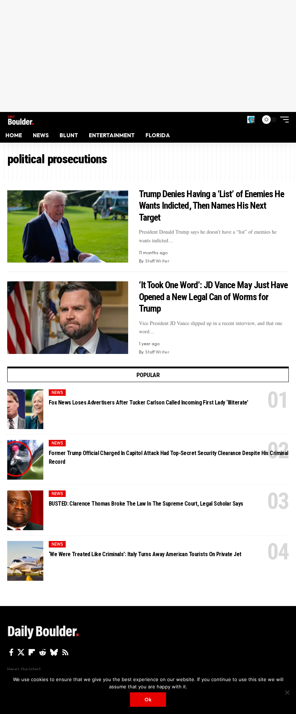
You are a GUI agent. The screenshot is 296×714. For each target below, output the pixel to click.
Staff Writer (157, 261)
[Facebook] (11, 652)
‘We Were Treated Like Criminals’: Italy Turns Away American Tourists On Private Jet (145, 554)
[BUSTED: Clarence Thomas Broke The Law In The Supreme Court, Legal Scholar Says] (25, 510)
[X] (21, 652)
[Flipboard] (31, 652)
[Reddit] (42, 652)
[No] (287, 692)
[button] (250, 119)
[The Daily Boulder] (20, 119)
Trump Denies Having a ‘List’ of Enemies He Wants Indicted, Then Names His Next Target (211, 206)
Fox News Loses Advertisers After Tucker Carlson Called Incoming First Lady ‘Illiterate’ (148, 402)
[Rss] (65, 652)
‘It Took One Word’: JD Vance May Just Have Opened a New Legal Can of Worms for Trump (213, 297)
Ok (148, 699)
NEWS (57, 392)
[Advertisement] (148, 56)
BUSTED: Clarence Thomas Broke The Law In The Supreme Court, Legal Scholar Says (146, 503)
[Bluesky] (54, 652)
